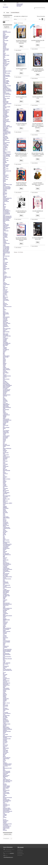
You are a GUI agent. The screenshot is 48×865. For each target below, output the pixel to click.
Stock (4, 471)
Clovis (4, 550)
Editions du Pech (6, 387)
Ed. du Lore (5, 290)
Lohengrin (4, 691)
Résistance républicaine (7, 650)
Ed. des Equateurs (6, 629)
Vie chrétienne (5, 147)
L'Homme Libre (5, 240)
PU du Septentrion (6, 430)
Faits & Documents (6, 790)
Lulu (3, 648)
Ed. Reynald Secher (6, 384)
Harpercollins (5, 493)
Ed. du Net (5, 742)
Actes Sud (4, 636)
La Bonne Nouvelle (6, 568)
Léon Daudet (5, 115)
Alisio (4, 537)
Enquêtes (4, 67)
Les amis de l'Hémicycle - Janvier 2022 (37, 238)
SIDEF (4, 314)
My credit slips (20, 850)
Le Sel (4, 661)
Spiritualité (4, 143)
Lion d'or (4, 672)
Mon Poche (5, 444)
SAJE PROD (5, 382)
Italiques (4, 232)
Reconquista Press (6, 653)
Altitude (4, 597)
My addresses (20, 852)
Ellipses (4, 221)
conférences (5, 43)
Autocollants (5, 38)
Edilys (4, 657)
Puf (3, 270)
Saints (4, 150)
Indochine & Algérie (6, 75)
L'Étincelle (4, 822)
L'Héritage (4, 791)
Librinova (4, 497)
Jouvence (4, 530)
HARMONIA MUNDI (6, 619)
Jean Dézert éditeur (6, 715)
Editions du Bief (5, 431)
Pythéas (4, 271)
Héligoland (4, 321)
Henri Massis (5, 110)
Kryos (4, 442)
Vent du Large (5, 287)
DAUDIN (4, 364)
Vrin (3, 327)
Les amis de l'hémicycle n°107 (37, 211)
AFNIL (4, 755)
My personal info (21, 853)
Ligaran (4, 434)
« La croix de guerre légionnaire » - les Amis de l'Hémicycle (37, 184)
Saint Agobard (5, 342)
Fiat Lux (4, 518)
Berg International (6, 409)
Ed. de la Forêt (5, 744)
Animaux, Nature (6, 177)
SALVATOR (5, 551)
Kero (4, 474)
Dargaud (4, 360)
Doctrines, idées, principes (7, 126)
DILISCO (4, 526)
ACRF (4, 655)
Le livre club (5, 319)
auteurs (4, 178)
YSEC (4, 288)
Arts (3, 58)
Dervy (4, 743)
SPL (3, 281)
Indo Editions (5, 708)
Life (3, 396)
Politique (4, 124)
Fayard (4, 463)
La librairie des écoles (6, 528)
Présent (4, 267)
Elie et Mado (5, 674)
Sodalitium (4, 341)
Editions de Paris (6, 406)
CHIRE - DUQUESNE (6, 662)
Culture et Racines (6, 368)
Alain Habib (5, 716)
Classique (4, 47)
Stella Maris (5, 283)
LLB (3, 301)
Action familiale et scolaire (7, 184)
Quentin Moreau (5, 570)
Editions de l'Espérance (7, 407)
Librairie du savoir (6, 721)
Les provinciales (5, 559)
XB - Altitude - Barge (6, 595)
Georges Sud (5, 289)
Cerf (3, 447)
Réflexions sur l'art (6, 63)
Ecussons (4, 34)
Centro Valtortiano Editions (7, 576)
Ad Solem (4, 484)
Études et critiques (6, 164)
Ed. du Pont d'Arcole (6, 212)
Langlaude (4, 242)
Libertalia (4, 626)
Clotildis (4, 600)
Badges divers (5, 37)
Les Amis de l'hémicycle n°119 (21, 69)
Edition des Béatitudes (7, 651)
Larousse (4, 467)
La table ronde (5, 413)
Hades (4, 453)
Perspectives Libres (6, 498)
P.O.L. (4, 261)
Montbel (4, 446)
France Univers (5, 299)
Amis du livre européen (7, 187)
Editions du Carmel (6, 404)
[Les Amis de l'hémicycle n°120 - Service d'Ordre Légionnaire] (21, 31)
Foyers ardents (5, 750)
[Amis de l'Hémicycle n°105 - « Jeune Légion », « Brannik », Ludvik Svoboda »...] (37, 144)
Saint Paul (4, 392)
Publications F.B (5, 326)
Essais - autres (5, 166)
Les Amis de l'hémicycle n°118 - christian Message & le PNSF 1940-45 (38, 70)
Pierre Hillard (5, 264)
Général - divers (5, 102)
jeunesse (4, 53)
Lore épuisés (5, 292)
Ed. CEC (4, 760)
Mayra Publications (6, 680)
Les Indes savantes (6, 435)
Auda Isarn (5, 189)
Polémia (4, 265)
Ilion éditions (5, 476)
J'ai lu (4, 634)
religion (4, 54)
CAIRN (4, 777)
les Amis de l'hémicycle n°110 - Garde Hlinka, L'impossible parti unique (21, 184)
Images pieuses (5, 158)
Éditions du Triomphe (6, 386)
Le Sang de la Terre (6, 243)
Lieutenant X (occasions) (7, 103)
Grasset (4, 465)
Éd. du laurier (5, 388)
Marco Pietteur (5, 512)
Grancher (4, 510)
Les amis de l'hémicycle (7, 825)
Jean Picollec (5, 531)
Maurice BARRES (6, 116)
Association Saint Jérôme (7, 649)
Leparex (4, 245)
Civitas (4, 606)
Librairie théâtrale (6, 748)
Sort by (15, 19)
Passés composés (6, 539)
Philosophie (5, 784)
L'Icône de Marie (5, 565)
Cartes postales (5, 40)
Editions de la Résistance (7, 217)
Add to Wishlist (18, 50)
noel (3, 782)
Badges (4, 35)
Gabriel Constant (6, 225)
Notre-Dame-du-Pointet (7, 731)
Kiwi (3, 535)
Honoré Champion (6, 300)
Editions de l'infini (6, 313)
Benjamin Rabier (5, 101)
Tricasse (4, 722)
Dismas (4, 207)
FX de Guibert (5, 464)
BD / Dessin (5, 65)
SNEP (4, 280)
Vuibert (4, 533)
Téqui (4, 380)
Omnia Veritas (5, 325)
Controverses (5, 149)
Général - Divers (5, 144)
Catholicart (5, 774)
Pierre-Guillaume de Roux (7, 544)
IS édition (4, 485)
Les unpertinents (6, 523)
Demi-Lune (5, 519)
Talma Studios (5, 496)
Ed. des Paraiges (6, 211)
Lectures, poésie (6, 49)
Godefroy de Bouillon (6, 227)
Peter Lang (5, 263)
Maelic (4, 687)
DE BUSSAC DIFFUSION (7, 658)
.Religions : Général (6, 98)
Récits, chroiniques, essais (7, 780)
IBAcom (4, 754)
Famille (4, 68)
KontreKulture (5, 233)
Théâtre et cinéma (6, 59)
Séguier (4, 620)
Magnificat (4, 363)
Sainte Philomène (6, 591)
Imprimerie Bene (5, 230)
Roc (3, 274)
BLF (3, 307)
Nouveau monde (5, 452)
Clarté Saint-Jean (6, 199)
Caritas (4, 607)
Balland (4, 424)
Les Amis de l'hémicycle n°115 (21, 97)
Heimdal (4, 181)
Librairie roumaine (6, 709)
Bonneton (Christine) (6, 445)
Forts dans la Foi (6, 224)
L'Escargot (4, 586)
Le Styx (4, 244)
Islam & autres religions (7, 94)
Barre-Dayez (5, 192)
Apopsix (4, 330)
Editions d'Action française (7, 615)
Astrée (4, 692)
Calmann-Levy (5, 473)
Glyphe (4, 366)
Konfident (4, 367)
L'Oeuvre (4, 241)
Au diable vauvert (6, 432)
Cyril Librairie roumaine (7, 764)
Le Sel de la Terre (6, 792)
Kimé (4, 352)
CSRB (4, 598)
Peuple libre (5, 395)
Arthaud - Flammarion (6, 631)
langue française (5, 165)
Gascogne (4, 618)
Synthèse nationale (6, 284)
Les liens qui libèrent (6, 641)
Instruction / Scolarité (6, 106)
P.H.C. (4, 260)
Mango (4, 362)
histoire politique (5, 128)
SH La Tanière (5, 401)
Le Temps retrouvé (6, 609)
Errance (4, 642)
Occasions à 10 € (6, 119)
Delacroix (4, 204)
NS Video (4, 381)
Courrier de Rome (6, 201)
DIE (3, 205)
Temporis (4, 433)
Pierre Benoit (5, 117)
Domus (4, 580)
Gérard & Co (5, 226)
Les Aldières (5, 339)
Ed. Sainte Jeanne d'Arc (7, 669)
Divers (4, 42)
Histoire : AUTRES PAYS (7, 90)
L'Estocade (5, 593)
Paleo (4, 659)
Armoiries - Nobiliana (6, 785)
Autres (4, 33)
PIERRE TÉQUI (5, 405)
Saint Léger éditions (6, 390)
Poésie (4, 163)
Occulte (4, 123)
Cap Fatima (5, 740)
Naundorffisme (5, 719)
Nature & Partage (6, 525)
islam (4, 95)
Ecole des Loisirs (6, 646)
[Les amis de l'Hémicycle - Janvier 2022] (37, 229)
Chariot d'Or (5, 511)
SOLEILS (4, 616)
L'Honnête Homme (6, 594)
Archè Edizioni (5, 179)
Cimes (4, 676)
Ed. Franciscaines (6, 553)
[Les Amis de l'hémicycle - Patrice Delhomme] (21, 202)
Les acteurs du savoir (6, 389)
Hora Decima (5, 391)
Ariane (4, 513)
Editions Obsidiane (6, 331)
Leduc (4, 536)
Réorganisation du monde (7, 736)
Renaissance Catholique (7, 809)
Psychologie (5, 136)
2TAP (4, 769)
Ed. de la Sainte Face (6, 757)
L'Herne (4, 639)
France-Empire (5, 574)
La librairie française (6, 414)
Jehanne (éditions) (6, 688)
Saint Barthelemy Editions (7, 763)
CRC (4, 202)
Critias (4, 701)
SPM (4, 238)
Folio (4, 443)
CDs (3, 41)
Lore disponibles (5, 291)
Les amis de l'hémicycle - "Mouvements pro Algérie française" (21, 239)
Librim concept (5, 322)
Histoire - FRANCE (6, 81)
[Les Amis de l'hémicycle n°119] (21, 60)
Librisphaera (5, 737)
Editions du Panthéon (6, 478)
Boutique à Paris (19, 4)
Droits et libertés (5, 372)
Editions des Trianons (6, 323)
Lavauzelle (5, 506)
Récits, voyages (5, 168)
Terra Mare (5, 374)
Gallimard (4, 412)
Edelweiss (4, 695)
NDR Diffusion (5, 776)
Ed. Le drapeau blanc (6, 585)
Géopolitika (5, 699)
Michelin (4, 361)
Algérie (4, 172)
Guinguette (5, 44)
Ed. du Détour (5, 437)
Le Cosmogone (5, 712)
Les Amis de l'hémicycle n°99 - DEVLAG (37, 41)
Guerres (4, 69)
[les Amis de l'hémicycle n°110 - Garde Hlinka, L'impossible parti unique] (21, 174)
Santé (4, 135)
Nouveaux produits (20, 3)
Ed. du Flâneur (5, 734)
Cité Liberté (5, 753)
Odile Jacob (5, 469)
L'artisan (4, 489)
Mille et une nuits (6, 490)
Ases (4, 310)
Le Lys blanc (5, 599)
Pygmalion (4, 635)
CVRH (4, 315)
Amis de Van (5, 329)
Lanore (4, 529)
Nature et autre (5, 137)
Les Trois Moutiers (6, 247)
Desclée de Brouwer (6, 456)
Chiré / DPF (5, 667)
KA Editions (5, 524)
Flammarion (5, 632)
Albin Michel (5, 458)
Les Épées (5, 815)
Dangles (4, 509)
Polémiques (5, 266)
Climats (4, 638)
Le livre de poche (6, 454)
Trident (4, 668)
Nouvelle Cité (5, 486)
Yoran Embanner (6, 546)
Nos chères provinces (6, 210)
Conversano (5, 681)
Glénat (4, 475)
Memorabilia (5, 610)
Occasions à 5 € (5, 120)
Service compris (5, 752)
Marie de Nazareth (6, 573)
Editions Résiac (5, 334)
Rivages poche (5, 637)
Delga (4, 761)
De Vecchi (4, 293)
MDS (4, 353)
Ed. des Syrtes (5, 621)
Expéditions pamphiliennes (7, 729)
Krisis (4, 302)
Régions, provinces (6, 140)
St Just (4, 282)
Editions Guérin (5, 333)
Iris (3, 231)
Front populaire (5, 824)
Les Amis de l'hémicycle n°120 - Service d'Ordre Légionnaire (21, 42)
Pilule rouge (5, 694)
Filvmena (4, 577)
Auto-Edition (5, 190)
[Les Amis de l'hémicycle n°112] (37, 88)
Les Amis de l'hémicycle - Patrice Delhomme (21, 211)
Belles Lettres (5, 345)
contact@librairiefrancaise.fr (8, 857)
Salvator (4, 558)
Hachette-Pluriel (5, 466)
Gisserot (4, 370)
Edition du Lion (5, 304)
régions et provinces (6, 142)
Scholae (4, 660)
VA (3, 429)
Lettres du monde (6, 249)
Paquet (4, 483)
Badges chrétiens (6, 36)
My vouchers (20, 855)
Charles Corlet (5, 751)
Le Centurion (5, 566)
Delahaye (4, 696)
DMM (4, 556)
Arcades (4, 675)
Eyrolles (4, 449)
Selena (4, 351)
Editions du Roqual (6, 775)
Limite (4, 813)
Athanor (4, 504)
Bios (3, 673)
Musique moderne (6, 48)
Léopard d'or (5, 324)
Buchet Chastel (5, 436)
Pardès (4, 652)
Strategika (4, 700)
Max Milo (4, 532)
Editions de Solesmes (6, 394)
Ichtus (4, 735)
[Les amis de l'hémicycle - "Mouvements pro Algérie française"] (21, 229)
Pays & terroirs (5, 262)
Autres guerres (5, 78)
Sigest (4, 505)
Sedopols (4, 278)
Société (4, 169)
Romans (4, 159)
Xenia (4, 346)
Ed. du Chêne (5, 741)
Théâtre (4, 167)
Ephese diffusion (6, 592)
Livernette (4, 697)
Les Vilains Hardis (6, 248)
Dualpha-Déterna (6, 209)
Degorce (4, 180)
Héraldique (4, 60)
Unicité (4, 617)
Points (4, 354)
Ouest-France (5, 259)
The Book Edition (6, 698)
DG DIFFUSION (5, 508)
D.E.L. (4, 203)
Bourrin (4, 410)
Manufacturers (7, 834)
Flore (4, 707)
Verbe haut (5, 612)
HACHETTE (5, 450)
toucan (4, 462)
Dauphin (4, 630)
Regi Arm (4, 611)
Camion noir (5, 196)
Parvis (4, 733)
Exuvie (4, 515)
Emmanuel (5, 376)
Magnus (4, 428)
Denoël (4, 411)
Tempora (4, 749)
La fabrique (5, 348)
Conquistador (5, 200)
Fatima (4, 57)
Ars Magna (5, 340)
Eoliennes (4, 549)
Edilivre (4, 770)
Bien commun (5, 575)
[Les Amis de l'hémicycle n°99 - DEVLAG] (37, 31)
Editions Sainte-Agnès (6, 328)
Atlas (4, 308)
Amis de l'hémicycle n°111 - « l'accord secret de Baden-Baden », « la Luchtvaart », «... (21, 155)
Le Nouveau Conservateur (7, 823)
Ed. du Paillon (5, 717)
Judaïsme (4, 99)
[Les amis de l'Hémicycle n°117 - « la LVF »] (21, 115)
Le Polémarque (5, 613)
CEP (4, 711)
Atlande (4, 538)
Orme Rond (5, 258)
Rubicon (4, 311)
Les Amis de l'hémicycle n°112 (37, 97)
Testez (4, 514)
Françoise (4, 819)
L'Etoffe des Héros (6, 758)
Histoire (4, 79)
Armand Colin (5, 457)
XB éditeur (4, 596)
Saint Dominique (5, 605)
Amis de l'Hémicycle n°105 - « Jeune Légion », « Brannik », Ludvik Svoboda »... (38, 154)
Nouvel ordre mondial (6, 781)
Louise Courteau (5, 516)
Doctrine (4, 148)
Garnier (4, 417)
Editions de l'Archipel (6, 470)
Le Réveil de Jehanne (6, 723)
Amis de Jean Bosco (6, 186)
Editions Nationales (6, 220)
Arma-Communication (6, 188)
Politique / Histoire (6, 55)
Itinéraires (4, 309)
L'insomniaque (5, 320)
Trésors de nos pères (6, 771)
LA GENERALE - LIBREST (7, 503)
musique (4, 118)
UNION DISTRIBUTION (7, 628)
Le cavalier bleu (5, 422)
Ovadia (4, 759)
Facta (4, 222)
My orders (19, 849)
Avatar (4, 191)
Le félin (4, 625)
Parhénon (4, 718)
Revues (7, 12)
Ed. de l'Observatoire (6, 640)
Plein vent (4, 491)
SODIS (4, 408)
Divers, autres (5, 127)
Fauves (4, 239)
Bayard (4, 477)
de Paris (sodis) (5, 425)
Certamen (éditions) (6, 590)
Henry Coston (5, 228)
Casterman (5, 633)
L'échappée (5, 347)
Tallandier (4, 416)
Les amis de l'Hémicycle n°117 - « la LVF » (21, 124)
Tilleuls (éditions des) (6, 779)
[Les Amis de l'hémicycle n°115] (21, 88)
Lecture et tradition (6, 810)
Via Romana (5, 557)
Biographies (5, 86)
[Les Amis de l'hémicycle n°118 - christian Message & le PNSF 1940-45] (37, 60)
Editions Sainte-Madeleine (7, 385)
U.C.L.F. (4, 285)
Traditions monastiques (7, 375)
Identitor (4, 229)
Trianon (4, 710)
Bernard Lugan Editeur (6, 654)
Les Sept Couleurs (6, 246)
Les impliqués (5, 237)
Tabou (4, 802)
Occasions (5, 107)
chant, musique (5, 64)
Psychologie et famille (6, 131)
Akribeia (4, 185)
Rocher (4, 468)
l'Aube (4, 627)
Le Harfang (5, 814)
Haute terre (5, 303)
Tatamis (4, 365)
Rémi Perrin (5, 272)
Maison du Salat (5, 250)
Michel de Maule (5, 421)
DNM (4, 601)
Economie (4, 783)
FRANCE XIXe (5, 82)
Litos (4, 487)
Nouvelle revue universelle (7, 797)
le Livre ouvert (5, 403)
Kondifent (4, 693)
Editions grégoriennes (6, 369)
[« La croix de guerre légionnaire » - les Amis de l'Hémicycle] (37, 174)
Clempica (4, 305)
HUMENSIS (5, 507)
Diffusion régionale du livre (7, 608)
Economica (5, 677)
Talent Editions (5, 488)
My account (21, 847)
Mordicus (4, 472)
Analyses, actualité (6, 125)
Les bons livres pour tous (7, 306)
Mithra (4, 253)
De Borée (4, 423)
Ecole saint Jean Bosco (7, 656)
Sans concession (6, 720)
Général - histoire (6, 80)
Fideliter (4, 223)
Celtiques (4, 197)
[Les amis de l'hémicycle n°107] (37, 202)
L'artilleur (4, 455)
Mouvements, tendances (7, 89)
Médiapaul (4, 415)
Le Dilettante (5, 647)
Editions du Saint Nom (7, 218)
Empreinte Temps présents (7, 569)
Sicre (4, 279)
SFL (3, 182)
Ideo (3, 494)
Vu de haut (5, 803)
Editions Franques (6, 219)
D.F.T (4, 332)
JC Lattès (4, 451)
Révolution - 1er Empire (7, 85)
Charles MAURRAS (6, 109)
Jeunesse (4, 45)
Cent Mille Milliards (6, 492)
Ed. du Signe (5, 294)
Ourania (4, 552)
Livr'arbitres (5, 762)
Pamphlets (5, 129)
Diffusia (4, 560)
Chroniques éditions (6, 355)
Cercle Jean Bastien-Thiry (7, 198)
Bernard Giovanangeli (6, 495)
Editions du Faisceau (6, 682)
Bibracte (4, 756)
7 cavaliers (5, 589)
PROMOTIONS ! (6, 130)
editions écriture (5, 312)
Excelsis (4, 402)
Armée (4, 74)
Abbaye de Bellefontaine (7, 448)
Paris (4, 141)
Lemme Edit (5, 371)
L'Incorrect (4, 817)
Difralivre (4, 206)
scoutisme (4, 104)
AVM (4, 373)
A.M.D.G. (4, 183)
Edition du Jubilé (6, 383)
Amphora (4, 732)
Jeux (4, 39)
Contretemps (5, 567)
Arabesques (5, 730)
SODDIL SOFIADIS (6, 517)
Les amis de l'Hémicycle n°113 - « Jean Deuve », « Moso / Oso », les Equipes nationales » (37, 125)
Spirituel (4, 46)
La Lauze (4, 778)
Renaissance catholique (7, 564)
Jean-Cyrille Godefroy (6, 545)
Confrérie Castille (6, 666)
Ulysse (4, 286)
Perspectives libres (6, 799)
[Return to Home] (4, 12)
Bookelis (4, 482)
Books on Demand (6, 427)
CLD (3, 426)
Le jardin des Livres (6, 527)
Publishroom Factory (6, 728)
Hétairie (4, 614)
